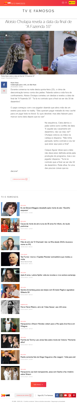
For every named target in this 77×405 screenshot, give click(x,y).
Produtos (4, 9)
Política (36, 9)
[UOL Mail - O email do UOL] (63, 2)
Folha (60, 9)
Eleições (20, 9)
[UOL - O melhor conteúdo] (7, 3)
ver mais (37, 384)
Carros (44, 9)
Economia (52, 9)
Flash (12, 9)
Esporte (67, 9)
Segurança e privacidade (58, 401)
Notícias (28, 9)
